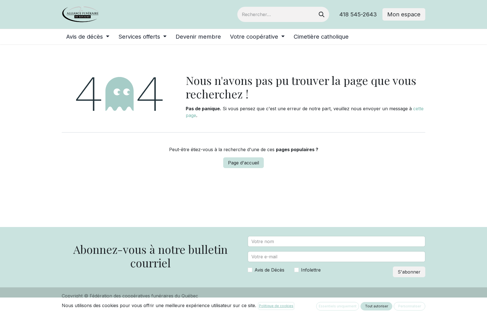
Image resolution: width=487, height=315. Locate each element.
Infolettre (311, 270)
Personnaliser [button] (409, 306)
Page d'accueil (243, 163)
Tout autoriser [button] (376, 306)
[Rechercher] (321, 14)
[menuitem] (88, 36)
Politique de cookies (276, 306)
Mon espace (403, 14)
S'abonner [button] (409, 272)
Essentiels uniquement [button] (338, 306)
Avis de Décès (269, 270)
